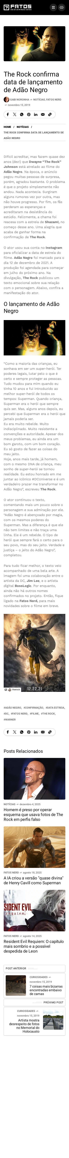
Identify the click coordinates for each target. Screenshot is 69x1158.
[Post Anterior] (16, 985)
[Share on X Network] (14, 114)
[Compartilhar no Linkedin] (35, 114)
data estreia (55, 708)
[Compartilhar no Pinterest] (28, 114)
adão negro (13, 708)
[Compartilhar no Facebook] (7, 114)
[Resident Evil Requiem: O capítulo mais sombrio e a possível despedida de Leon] (34, 910)
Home (7, 127)
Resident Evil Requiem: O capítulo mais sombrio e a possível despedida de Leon (34, 946)
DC (6, 713)
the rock (49, 713)
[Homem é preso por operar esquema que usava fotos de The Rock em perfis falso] (34, 778)
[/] (53, 7)
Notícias (39, 100)
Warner (10, 719)
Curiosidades (39, 977)
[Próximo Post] (53, 1019)
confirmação (34, 708)
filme (35, 713)
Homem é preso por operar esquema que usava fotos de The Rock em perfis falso (33, 814)
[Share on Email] (42, 114)
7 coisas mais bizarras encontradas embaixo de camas (46, 990)
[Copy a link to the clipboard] (49, 114)
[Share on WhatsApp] (21, 114)
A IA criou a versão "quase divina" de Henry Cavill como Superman (33, 880)
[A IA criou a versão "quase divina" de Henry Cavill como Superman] (34, 847)
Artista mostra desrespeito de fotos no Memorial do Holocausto (24, 1026)
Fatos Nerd (53, 100)
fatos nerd (19, 713)
